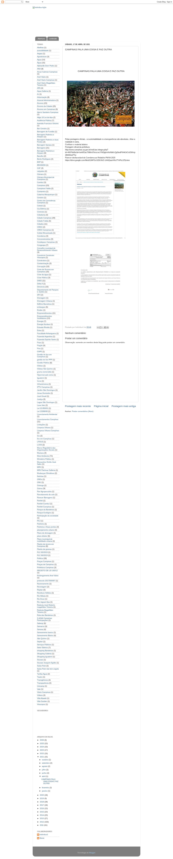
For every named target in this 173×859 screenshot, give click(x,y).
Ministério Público (44, 459)
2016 (42, 808)
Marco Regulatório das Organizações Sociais (46, 449)
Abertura (41, 39)
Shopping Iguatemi (44, 657)
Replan (40, 590)
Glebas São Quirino (45, 369)
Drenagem (41, 298)
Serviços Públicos (44, 645)
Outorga (40, 485)
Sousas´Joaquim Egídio (46, 663)
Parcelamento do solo (46, 495)
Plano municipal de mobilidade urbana (44, 540)
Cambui (40, 182)
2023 (42, 750)
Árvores (40, 103)
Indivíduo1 (44, 835)
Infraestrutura (42, 384)
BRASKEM (41, 165)
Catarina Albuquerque (46, 194)
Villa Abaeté (41, 698)
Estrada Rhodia (43, 327)
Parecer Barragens (44, 498)
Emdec (40, 310)
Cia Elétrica (41, 209)
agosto (45, 766)
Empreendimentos (44, 313)
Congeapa (41, 245)
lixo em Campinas (44, 439)
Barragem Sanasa (44, 145)
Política (40, 558)
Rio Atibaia (41, 596)
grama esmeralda (44, 372)
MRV (39, 467)
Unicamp (40, 686)
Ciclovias (40, 212)
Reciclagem (41, 587)
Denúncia (41, 287)
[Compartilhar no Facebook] (105, 327)
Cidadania (41, 215)
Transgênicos (42, 680)
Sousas (40, 660)
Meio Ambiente (43, 456)
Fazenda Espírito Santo (46, 340)
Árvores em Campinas (46, 109)
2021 (42, 757)
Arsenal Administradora (46, 100)
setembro (46, 763)
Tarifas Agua (42, 674)
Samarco (40, 626)
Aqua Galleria (42, 91)
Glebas (40, 366)
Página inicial (101, 406)
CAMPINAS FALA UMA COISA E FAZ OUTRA (49, 781)
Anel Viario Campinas (45, 80)
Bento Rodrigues (44, 159)
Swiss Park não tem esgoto (48, 669)
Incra (39, 381)
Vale (39, 689)
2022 (42, 753)
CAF (39, 168)
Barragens (41, 148)
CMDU (39, 227)
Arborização (42, 97)
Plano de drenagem (45, 533)
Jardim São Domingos (46, 390)
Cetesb (40, 206)
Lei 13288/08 (42, 411)
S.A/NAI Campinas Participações (44, 619)
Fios (39, 349)
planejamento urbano (45, 530)
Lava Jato (41, 405)
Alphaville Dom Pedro (45, 66)
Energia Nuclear (43, 324)
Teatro (39, 677)
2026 (42, 740)
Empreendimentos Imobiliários (44, 317)
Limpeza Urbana (43, 428)
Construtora (42, 260)
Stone (42, 838)
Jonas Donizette (43, 393)
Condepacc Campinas (46, 242)
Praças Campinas (44, 561)
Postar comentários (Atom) (82, 411)
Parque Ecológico (44, 513)
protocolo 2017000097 (46, 581)
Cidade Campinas (44, 218)
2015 (42, 812)
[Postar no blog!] (100, 327)
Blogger (92, 853)
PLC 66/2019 (42, 555)
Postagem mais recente (78, 406)
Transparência (43, 683)
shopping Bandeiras (45, 651)
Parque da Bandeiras (45, 510)
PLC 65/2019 (42, 552)
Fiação (40, 345)
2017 (42, 805)
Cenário (40, 198)
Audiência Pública (44, 120)
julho (44, 770)
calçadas (40, 171)
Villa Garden (42, 701)
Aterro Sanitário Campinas (47, 112)
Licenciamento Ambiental (47, 414)
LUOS (39, 445)
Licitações (41, 425)
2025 (42, 743)
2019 (42, 798)
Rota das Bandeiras (45, 615)
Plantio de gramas (44, 549)
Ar (38, 94)
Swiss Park (41, 666)
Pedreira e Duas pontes (46, 527)
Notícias (40, 476)
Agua (39, 60)
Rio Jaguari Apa (43, 602)
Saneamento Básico (45, 635)
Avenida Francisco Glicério (48, 123)
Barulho (40, 156)
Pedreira (40, 524)
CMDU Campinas (44, 230)
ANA (39, 69)
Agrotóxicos (41, 57)
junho (44, 773)
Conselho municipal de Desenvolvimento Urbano (47, 249)
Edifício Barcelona (44, 304)
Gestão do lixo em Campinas (44, 356)
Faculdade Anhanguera (46, 333)
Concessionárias (43, 239)
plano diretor (42, 536)
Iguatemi (40, 378)
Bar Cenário (42, 129)
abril (44, 776)
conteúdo (53, 39)
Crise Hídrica (42, 278)
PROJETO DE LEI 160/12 (47, 571)
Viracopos (41, 704)
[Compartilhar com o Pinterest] (107, 327)
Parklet (40, 501)
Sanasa (40, 629)
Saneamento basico (45, 632)
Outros (40, 488)
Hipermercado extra (45, 375)
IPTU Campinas (43, 387)
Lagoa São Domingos (45, 402)
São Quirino (42, 639)
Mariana (40, 453)
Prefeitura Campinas (45, 567)
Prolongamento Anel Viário (47, 576)
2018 (42, 802)
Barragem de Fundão (45, 132)
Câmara (40, 174)
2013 (42, 818)
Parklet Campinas (44, 507)
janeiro (45, 791)
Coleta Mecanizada (45, 233)
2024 (42, 747)
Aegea (39, 54)
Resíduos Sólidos (44, 593)
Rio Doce (40, 599)
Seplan (40, 642)
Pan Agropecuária (44, 491)
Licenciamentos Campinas (47, 419)
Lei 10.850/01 (42, 408)
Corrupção (41, 266)
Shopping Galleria (44, 654)
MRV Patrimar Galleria (46, 470)
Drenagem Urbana (44, 301)
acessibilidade (42, 51)
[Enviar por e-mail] (98, 327)
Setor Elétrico (42, 648)
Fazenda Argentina (44, 336)
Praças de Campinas (45, 564)
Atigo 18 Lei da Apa (45, 117)
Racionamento (43, 584)
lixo (38, 436)
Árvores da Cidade (44, 106)
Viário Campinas (43, 692)
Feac (39, 343)
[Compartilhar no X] (103, 327)
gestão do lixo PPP (44, 360)
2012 (42, 822)
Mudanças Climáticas (45, 473)
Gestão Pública (43, 363)
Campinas (41, 185)
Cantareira (41, 191)
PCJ (38, 521)
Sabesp (40, 623)
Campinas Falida (44, 188)
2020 (42, 795)
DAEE (39, 281)
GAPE (39, 352)
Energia (40, 321)
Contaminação (43, 263)
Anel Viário (41, 77)
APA (38, 88)
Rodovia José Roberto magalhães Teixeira (46, 606)
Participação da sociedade (47, 516)
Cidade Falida (42, 221)
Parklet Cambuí (43, 504)
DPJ (38, 295)
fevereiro (46, 788)
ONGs (39, 479)
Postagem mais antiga (124, 406)
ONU (39, 482)
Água (39, 63)
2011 (42, 825)
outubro (45, 760)
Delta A (40, 284)
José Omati (41, 396)
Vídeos (40, 695)
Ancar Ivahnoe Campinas (47, 72)
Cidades (40, 224)
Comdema (41, 236)
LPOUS (40, 442)
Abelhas (40, 47)
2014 (42, 815)
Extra (39, 330)
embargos (41, 307)
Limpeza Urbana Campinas (48, 431)
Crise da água (42, 275)
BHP (39, 162)
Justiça (40, 399)
